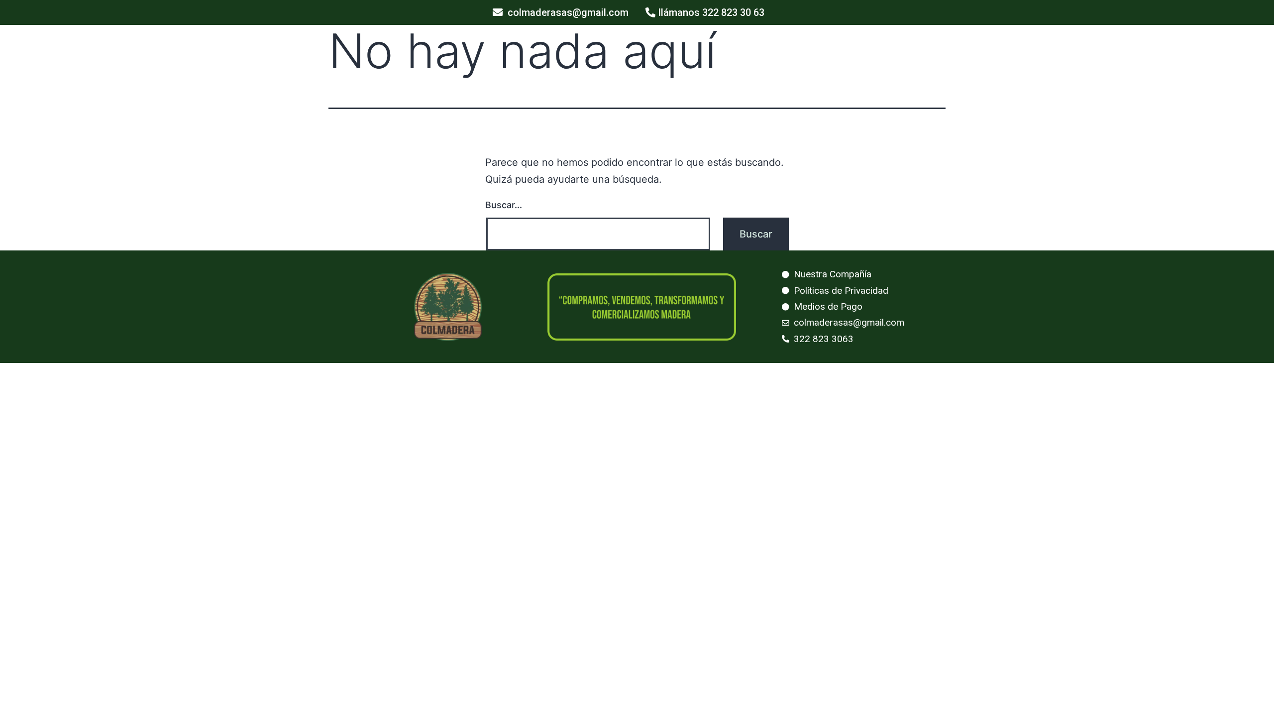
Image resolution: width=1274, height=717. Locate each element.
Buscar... (503, 205)
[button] (560, 12)
